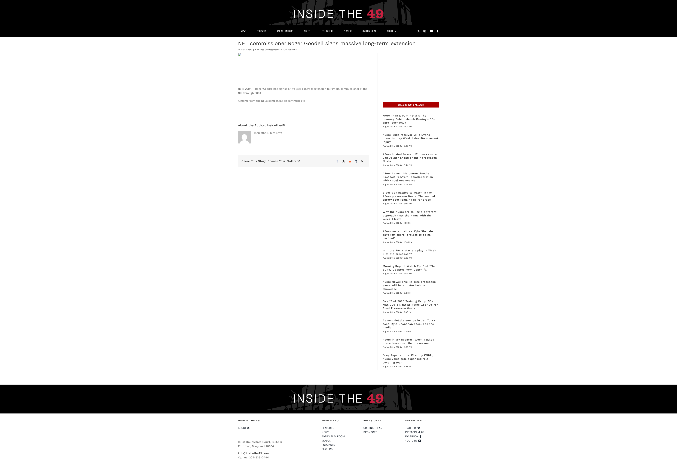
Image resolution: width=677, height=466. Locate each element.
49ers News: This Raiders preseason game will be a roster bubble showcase (409, 285)
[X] (343, 161)
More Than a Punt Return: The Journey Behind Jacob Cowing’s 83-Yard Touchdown (409, 119)
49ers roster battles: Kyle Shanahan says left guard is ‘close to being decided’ (409, 235)
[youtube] (431, 31)
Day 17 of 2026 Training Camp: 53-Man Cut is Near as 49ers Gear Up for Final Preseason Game (410, 305)
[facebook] (437, 31)
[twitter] (418, 31)
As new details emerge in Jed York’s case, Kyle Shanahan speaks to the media (409, 324)
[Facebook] (337, 161)
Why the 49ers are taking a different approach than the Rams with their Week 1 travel (410, 215)
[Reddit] (350, 161)
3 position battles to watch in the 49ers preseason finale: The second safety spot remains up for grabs (409, 196)
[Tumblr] (356, 161)
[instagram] (424, 31)
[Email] (362, 161)
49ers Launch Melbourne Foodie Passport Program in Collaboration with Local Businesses (408, 177)
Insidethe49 (246, 49)
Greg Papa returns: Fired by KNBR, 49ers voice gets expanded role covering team (408, 359)
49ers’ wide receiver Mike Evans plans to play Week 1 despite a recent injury (410, 138)
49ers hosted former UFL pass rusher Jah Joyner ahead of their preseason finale (410, 158)
